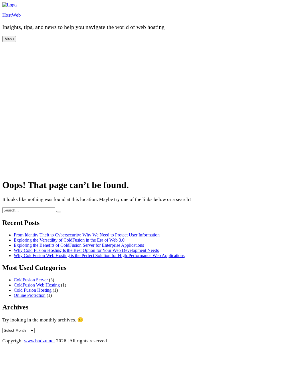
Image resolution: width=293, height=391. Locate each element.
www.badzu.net (39, 340)
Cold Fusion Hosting (33, 290)
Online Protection (29, 295)
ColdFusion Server (31, 279)
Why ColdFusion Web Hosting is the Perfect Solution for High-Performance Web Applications (99, 255)
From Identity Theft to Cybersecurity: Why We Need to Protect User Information (87, 234)
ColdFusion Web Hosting (37, 285)
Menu (9, 39)
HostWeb (11, 15)
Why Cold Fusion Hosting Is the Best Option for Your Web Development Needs (86, 250)
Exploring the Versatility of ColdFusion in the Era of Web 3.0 (69, 240)
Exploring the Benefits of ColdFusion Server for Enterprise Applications (79, 245)
